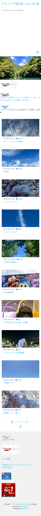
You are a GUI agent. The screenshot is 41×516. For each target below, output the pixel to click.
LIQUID (26, 506)
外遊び (20, 138)
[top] (20, 426)
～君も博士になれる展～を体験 (15, 322)
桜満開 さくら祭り (11, 413)
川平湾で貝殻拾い (10, 262)
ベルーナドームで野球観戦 (13, 353)
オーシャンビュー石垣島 (13, 141)
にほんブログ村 (6, 110)
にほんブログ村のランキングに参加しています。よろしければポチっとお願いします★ (20, 99)
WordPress (24, 508)
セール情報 (6, 459)
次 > (27, 422)
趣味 (19, 229)
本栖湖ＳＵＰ (8, 383)
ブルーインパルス (10, 232)
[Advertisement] (20, 34)
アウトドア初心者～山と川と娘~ (20, 504)
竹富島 (6, 172)
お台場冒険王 (8, 292)
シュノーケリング (10, 202)
